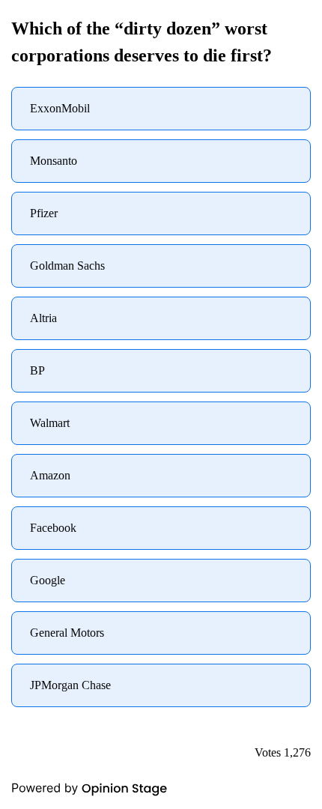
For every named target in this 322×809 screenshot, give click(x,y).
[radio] (161, 108)
